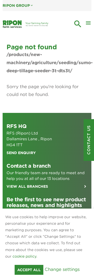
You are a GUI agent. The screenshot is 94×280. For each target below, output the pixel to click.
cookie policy (24, 256)
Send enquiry (21, 153)
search (78, 24)
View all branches (27, 186)
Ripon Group (18, 5)
